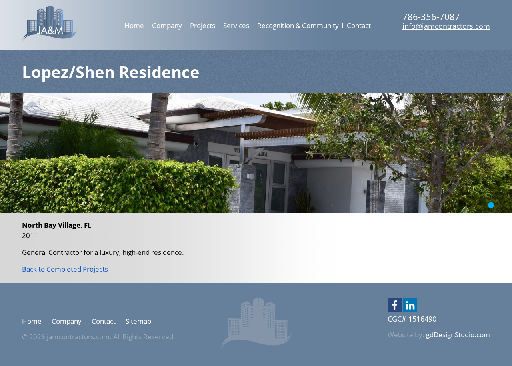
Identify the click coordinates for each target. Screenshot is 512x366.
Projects (202, 25)
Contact (359, 25)
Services (236, 25)
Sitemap (138, 321)
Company (167, 25)
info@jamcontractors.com (446, 26)
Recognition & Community (298, 25)
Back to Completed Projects (65, 269)
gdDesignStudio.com (458, 334)
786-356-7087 (431, 16)
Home (134, 25)
